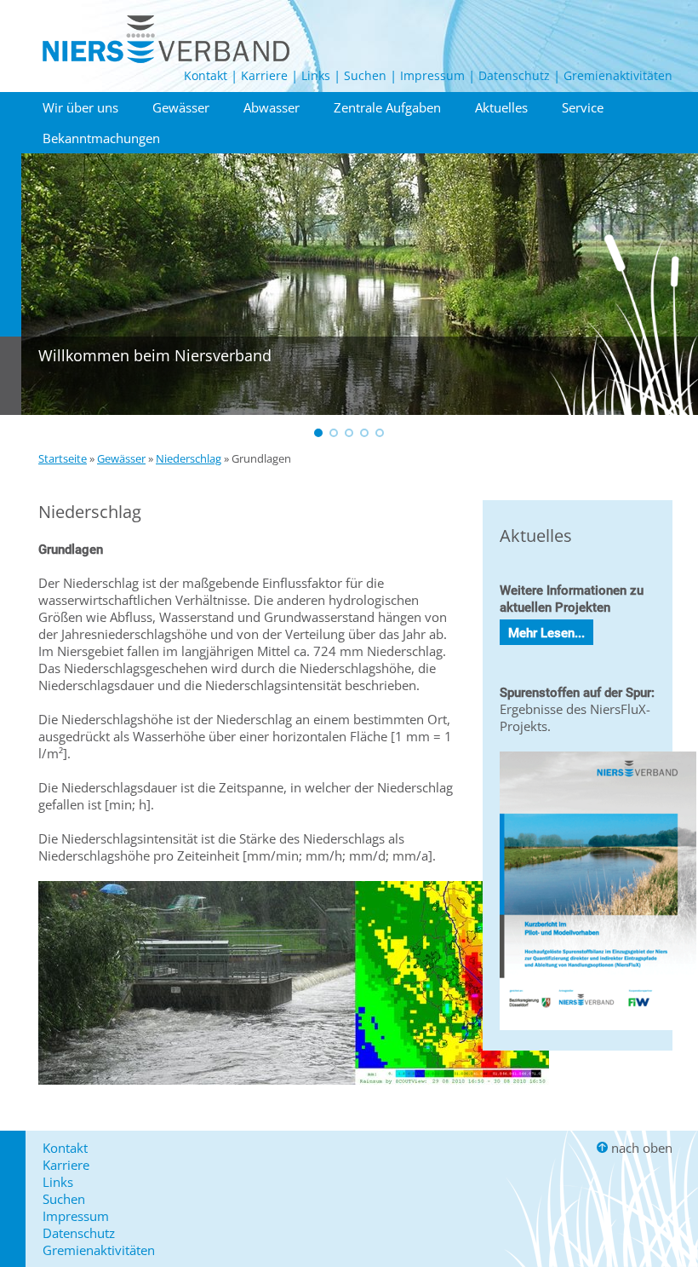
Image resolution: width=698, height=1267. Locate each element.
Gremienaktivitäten (618, 75)
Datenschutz (514, 75)
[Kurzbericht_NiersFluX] (598, 1033)
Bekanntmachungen (101, 138)
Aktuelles (501, 107)
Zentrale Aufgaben (387, 107)
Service (583, 107)
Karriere (264, 75)
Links (315, 75)
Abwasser (271, 107)
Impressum (432, 75)
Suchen (365, 75)
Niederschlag (188, 458)
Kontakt (205, 75)
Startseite (62, 458)
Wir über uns (80, 107)
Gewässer (180, 107)
